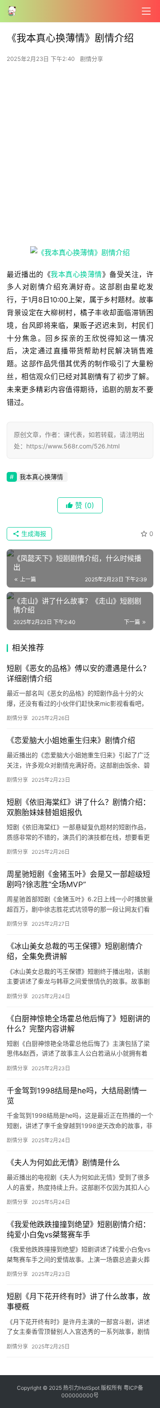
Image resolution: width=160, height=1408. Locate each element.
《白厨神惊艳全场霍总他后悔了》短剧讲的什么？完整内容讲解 (78, 1023)
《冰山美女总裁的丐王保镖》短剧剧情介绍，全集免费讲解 (75, 951)
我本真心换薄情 (76, 274)
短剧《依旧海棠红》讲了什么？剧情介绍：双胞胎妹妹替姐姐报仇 (78, 807)
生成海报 (33, 533)
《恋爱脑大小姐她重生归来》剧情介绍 (71, 740)
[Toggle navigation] (146, 11)
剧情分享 (91, 58)
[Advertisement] (80, 157)
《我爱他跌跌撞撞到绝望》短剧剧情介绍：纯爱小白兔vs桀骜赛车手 (78, 1229)
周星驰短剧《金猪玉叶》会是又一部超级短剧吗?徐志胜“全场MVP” (78, 879)
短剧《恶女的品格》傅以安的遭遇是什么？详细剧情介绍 (78, 673)
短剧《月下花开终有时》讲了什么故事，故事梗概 (78, 1301)
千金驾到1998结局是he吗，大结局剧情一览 (77, 1095)
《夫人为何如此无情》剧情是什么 (63, 1162)
